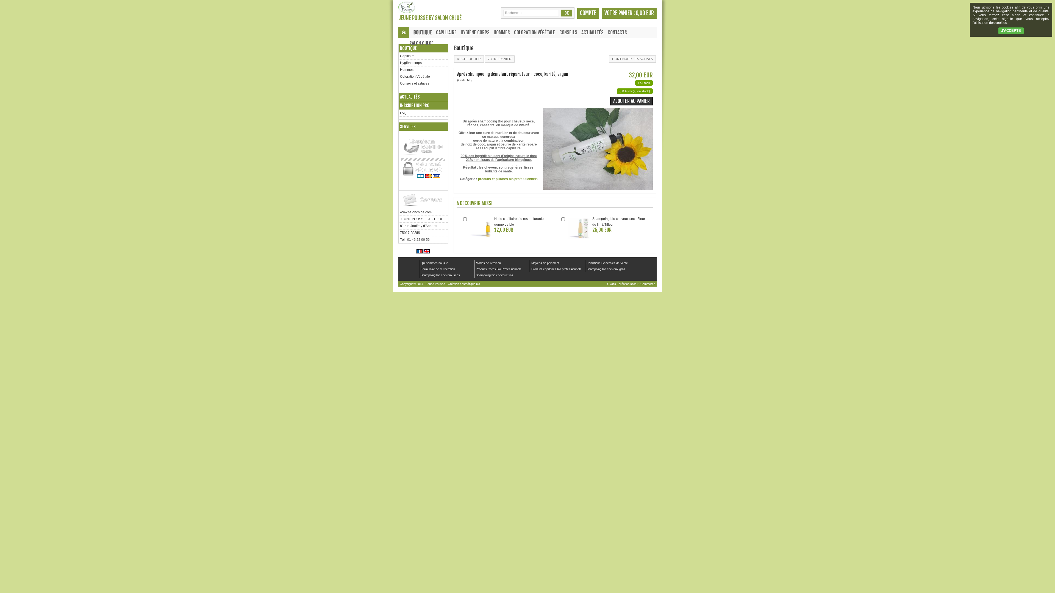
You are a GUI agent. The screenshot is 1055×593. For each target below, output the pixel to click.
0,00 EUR (645, 13)
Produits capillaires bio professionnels (556, 269)
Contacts (617, 32)
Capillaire (446, 32)
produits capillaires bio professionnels (508, 179)
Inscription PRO (414, 105)
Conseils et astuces (414, 83)
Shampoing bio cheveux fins (494, 275)
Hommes (502, 32)
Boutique (422, 32)
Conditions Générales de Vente (607, 263)
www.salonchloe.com (416, 212)
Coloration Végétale (534, 32)
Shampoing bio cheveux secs (440, 275)
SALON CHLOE (421, 43)
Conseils (568, 32)
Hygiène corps (475, 32)
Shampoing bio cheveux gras (606, 269)
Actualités (592, 32)
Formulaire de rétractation (438, 269)
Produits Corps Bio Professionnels (498, 269)
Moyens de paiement (545, 263)
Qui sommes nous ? (434, 263)
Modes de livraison (488, 263)
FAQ (403, 113)
